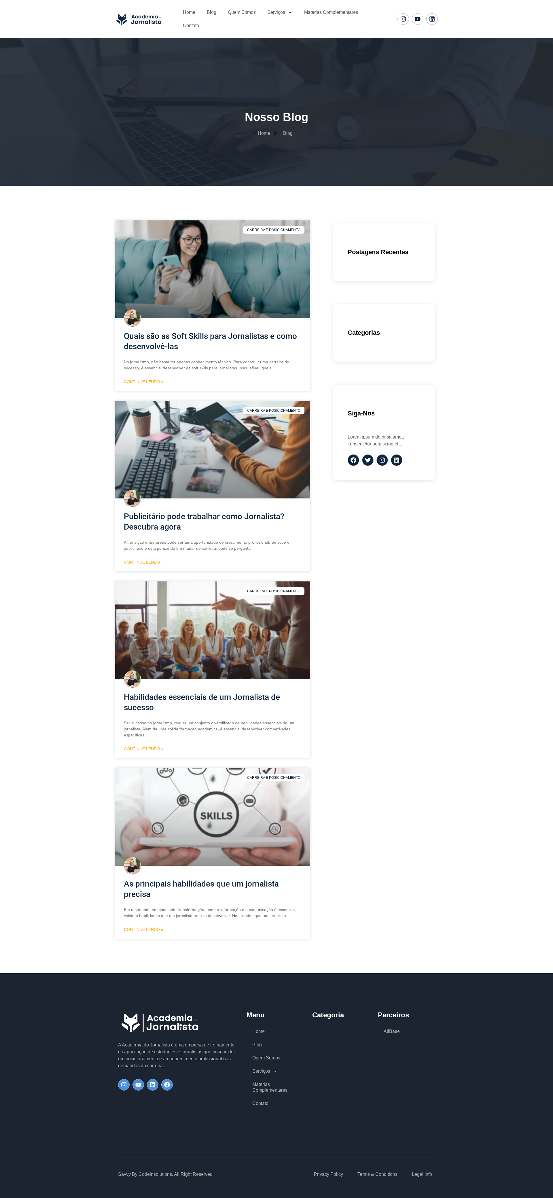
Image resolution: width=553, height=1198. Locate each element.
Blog (211, 12)
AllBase (392, 1031)
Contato (191, 25)
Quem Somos (242, 12)
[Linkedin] (432, 19)
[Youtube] (417, 19)
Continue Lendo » (143, 381)
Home (189, 12)
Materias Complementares (331, 12)
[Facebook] (167, 1085)
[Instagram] (403, 19)
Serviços (276, 12)
